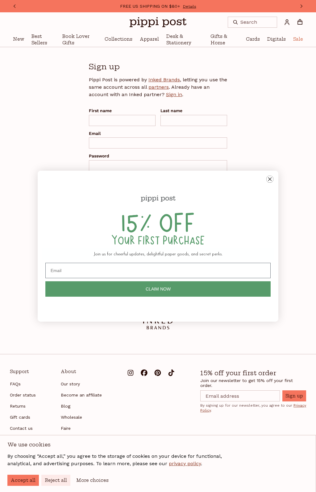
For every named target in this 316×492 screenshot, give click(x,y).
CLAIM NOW (158, 289)
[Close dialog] (270, 179)
